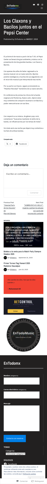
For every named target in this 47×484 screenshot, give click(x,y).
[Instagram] (42, 5)
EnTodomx (15, 242)
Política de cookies (29, 474)
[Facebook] (38, 5)
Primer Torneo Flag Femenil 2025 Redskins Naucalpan (17, 264)
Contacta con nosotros (14, 438)
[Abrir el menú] (41, 8)
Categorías (10, 450)
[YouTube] (34, 5)
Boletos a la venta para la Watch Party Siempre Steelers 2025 (22, 253)
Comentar (34, 193)
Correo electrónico (15, 389)
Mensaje (7, 403)
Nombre (11, 375)
